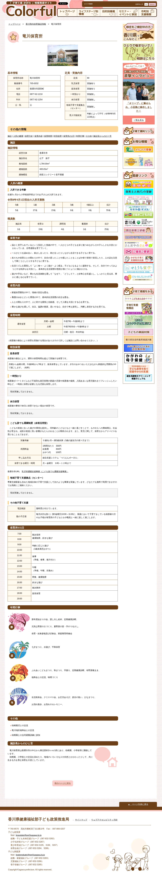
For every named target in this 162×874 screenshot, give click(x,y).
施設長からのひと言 (102, 136)
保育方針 (29, 136)
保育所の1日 (69, 136)
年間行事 (80, 136)
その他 (89, 136)
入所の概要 (18, 136)
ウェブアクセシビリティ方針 (104, 820)
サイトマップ (81, 820)
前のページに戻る (63, 783)
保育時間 (48, 136)
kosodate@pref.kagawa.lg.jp (29, 835)
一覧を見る (139, 120)
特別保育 (58, 136)
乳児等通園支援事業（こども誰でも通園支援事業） (45, 471)
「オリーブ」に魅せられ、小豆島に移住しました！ (139, 107)
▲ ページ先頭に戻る (138, 804)
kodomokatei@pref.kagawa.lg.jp (30, 855)
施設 (10, 136)
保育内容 (38, 136)
